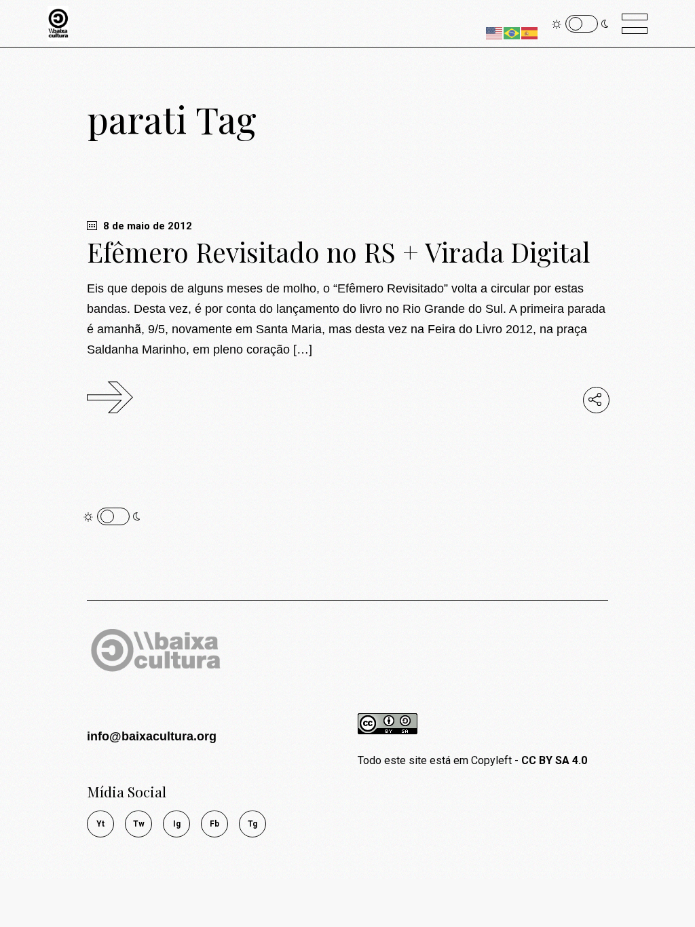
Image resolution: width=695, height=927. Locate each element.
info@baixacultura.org (152, 736)
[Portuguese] (512, 32)
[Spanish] (530, 32)
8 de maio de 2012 (146, 226)
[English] (495, 32)
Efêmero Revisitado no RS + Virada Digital (338, 251)
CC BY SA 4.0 (554, 760)
